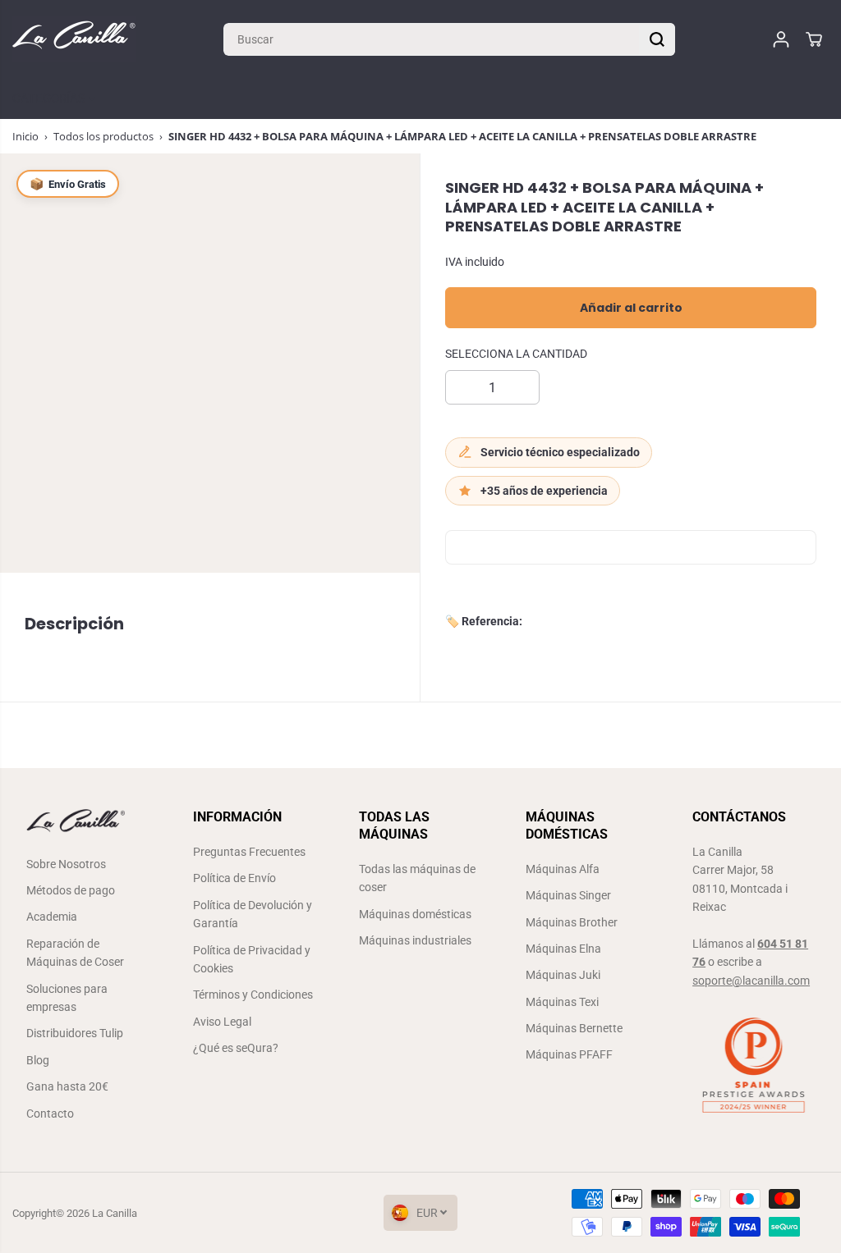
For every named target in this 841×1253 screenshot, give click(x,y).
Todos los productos (103, 136)
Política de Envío (234, 878)
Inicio (25, 136)
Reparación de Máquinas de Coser (75, 952)
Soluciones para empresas (67, 997)
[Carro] (814, 39)
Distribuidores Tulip (74, 1033)
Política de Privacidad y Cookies (251, 959)
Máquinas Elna (563, 948)
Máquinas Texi (562, 1001)
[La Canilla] (74, 39)
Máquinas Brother (572, 922)
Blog (37, 1060)
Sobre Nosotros (66, 864)
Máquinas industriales (415, 940)
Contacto (50, 1113)
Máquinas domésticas (415, 914)
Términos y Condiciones (253, 994)
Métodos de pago (70, 890)
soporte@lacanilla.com (751, 980)
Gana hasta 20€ (67, 1086)
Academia (51, 916)
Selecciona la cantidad (516, 353)
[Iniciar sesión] (781, 39)
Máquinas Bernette (574, 1028)
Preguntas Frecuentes (249, 851)
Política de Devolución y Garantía (252, 914)
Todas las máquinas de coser (417, 878)
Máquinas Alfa (563, 869)
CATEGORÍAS (50, 98)
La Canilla (114, 1213)
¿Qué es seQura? (235, 1047)
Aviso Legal (222, 1021)
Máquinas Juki (563, 974)
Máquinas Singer (568, 895)
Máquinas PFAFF (569, 1054)
